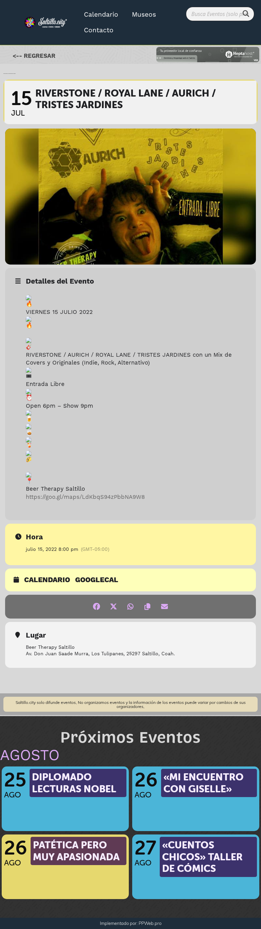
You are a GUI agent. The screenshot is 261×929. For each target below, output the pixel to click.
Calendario (101, 15)
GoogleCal (96, 580)
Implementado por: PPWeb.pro (130, 923)
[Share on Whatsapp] (130, 606)
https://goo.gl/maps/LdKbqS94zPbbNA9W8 (85, 497)
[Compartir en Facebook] (96, 606)
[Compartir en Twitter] (113, 606)
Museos (144, 15)
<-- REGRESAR (34, 56)
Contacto (99, 30)
